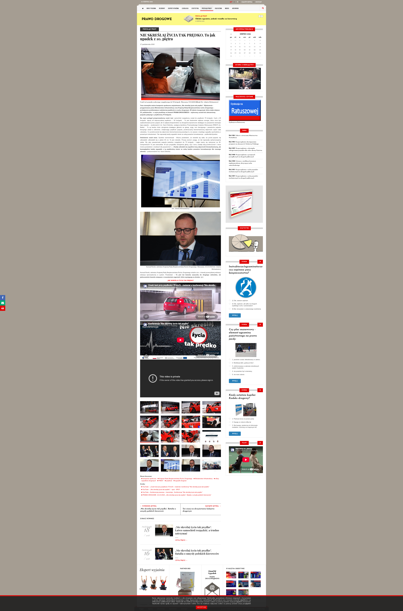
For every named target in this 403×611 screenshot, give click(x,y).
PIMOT (161, 480)
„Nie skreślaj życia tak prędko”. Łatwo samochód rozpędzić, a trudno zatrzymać (197, 530)
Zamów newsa (247, 2)
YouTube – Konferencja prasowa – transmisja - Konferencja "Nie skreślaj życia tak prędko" (172, 492)
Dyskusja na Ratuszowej (237, 122)
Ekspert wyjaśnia (173, 8)
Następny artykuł (213, 506)
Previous (260, 16)
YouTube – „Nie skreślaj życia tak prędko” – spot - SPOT (161, 489)
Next (262, 16)
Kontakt (259, 2)
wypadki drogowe (180, 480)
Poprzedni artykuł (148, 506)
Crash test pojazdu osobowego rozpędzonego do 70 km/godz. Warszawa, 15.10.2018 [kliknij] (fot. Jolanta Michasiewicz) (179, 102)
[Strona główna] (143, 8)
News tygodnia (151, 8)
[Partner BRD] (185, 584)
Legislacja (185, 8)
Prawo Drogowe (157, 19)
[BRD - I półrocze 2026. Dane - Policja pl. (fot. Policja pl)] (231, 575)
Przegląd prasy (207, 8)
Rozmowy (162, 8)
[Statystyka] (246, 243)
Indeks (227, 8)
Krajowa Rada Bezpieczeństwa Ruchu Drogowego (175, 478)
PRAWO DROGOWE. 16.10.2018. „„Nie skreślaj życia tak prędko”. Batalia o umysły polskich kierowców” (177, 495)
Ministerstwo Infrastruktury (204, 478)
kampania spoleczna (149, 478)
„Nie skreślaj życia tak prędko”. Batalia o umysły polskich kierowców (197, 552)
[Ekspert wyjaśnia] (153, 580)
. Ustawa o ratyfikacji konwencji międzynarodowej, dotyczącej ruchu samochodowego (242, 163)
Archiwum (235, 8)
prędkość (169, 480)
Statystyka (195, 8)
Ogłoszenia (218, 8)
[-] (170, 407)
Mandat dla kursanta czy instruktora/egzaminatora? (219, 19)
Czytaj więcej (181, 540)
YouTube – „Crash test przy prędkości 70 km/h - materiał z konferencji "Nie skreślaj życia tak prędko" (176, 487)
